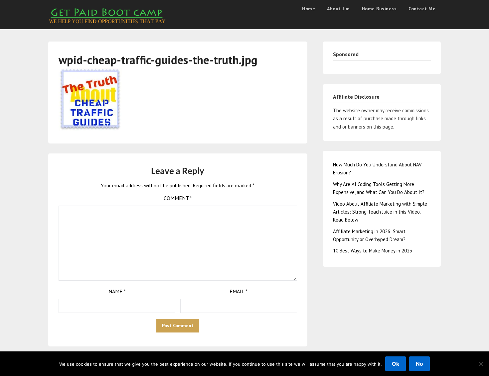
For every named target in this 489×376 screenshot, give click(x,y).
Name (117, 291)
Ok (395, 363)
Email (238, 291)
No (419, 363)
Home (308, 9)
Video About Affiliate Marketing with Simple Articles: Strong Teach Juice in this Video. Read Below (380, 212)
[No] (480, 363)
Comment (178, 198)
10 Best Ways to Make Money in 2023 (372, 250)
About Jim (338, 9)
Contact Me (421, 9)
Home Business (379, 9)
